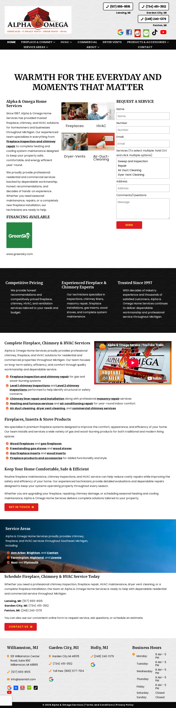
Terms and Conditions (99, 704)
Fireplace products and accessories (36, 458)
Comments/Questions (131, 195)
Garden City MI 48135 (65, 656)
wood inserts (56, 453)
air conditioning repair (76, 403)
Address (121, 181)
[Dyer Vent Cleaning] (143, 175)
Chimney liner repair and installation (37, 399)
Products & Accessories (146, 42)
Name (120, 109)
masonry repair (108, 399)
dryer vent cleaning (50, 408)
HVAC (65, 42)
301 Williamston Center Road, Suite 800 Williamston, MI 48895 (25, 660)
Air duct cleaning (22, 408)
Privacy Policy (125, 704)
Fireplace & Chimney (36, 42)
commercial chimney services (94, 408)
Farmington (20, 558)
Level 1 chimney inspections (30, 386)
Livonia (56, 558)
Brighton (33, 553)
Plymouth (31, 562)
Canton (52, 553)
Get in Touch (19, 507)
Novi (14, 562)
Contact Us (18, 626)
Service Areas (34, 47)
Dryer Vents (112, 42)
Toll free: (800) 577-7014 (68, 671)
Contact (145, 47)
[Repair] (143, 166)
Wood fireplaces (22, 444)
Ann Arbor (18, 553)
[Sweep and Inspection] (143, 161)
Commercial (87, 42)
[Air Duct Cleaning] (143, 170)
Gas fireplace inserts (25, 453)
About (91, 47)
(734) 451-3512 (155, 6)
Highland (37, 558)
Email (120, 137)
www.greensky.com (19, 254)
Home (11, 42)
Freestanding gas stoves (28, 448)
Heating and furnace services (31, 403)
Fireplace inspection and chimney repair (39, 377)
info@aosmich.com (23, 679)
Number (121, 123)
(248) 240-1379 (155, 19)
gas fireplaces (51, 444)
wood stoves (62, 448)
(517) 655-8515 (119, 6)
